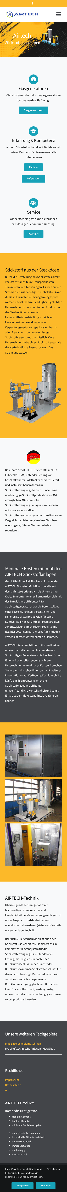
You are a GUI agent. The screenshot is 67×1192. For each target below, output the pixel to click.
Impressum (12, 1080)
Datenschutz (13, 1085)
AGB (7, 1090)
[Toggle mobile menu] (59, 14)
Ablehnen (46, 1185)
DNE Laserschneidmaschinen (23, 1044)
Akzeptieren (22, 1185)
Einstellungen (53, 1169)
